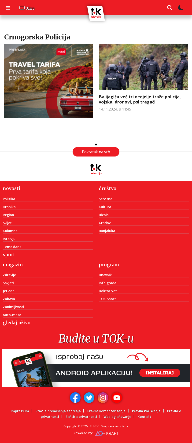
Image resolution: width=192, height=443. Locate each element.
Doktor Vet (108, 291)
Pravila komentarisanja (106, 411)
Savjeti (8, 283)
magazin (13, 264)
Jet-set (8, 291)
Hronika (9, 207)
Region (8, 215)
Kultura (105, 207)
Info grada (107, 283)
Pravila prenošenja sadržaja (58, 411)
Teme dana (12, 246)
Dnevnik (105, 275)
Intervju (9, 239)
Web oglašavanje (117, 416)
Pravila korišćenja (146, 411)
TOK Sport (107, 299)
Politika (9, 199)
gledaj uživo (16, 322)
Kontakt (144, 416)
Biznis (103, 215)
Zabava (9, 299)
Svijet (7, 223)
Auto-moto (12, 315)
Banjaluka (107, 231)
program (109, 264)
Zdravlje (9, 275)
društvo (107, 188)
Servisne (105, 199)
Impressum (20, 411)
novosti (11, 188)
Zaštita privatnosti (81, 416)
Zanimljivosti (13, 307)
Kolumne (10, 231)
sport (9, 254)
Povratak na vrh (96, 151)
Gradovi (105, 223)
